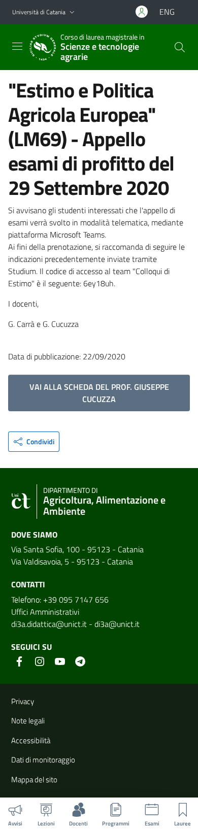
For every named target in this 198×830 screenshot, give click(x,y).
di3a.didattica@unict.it (49, 624)
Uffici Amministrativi (45, 612)
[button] (72, 12)
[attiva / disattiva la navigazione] (17, 46)
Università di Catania (38, 12)
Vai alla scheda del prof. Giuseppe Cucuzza (99, 393)
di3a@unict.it (117, 624)
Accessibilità (30, 740)
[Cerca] (180, 47)
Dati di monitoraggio (43, 760)
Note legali (28, 720)
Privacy (22, 701)
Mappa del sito (34, 779)
